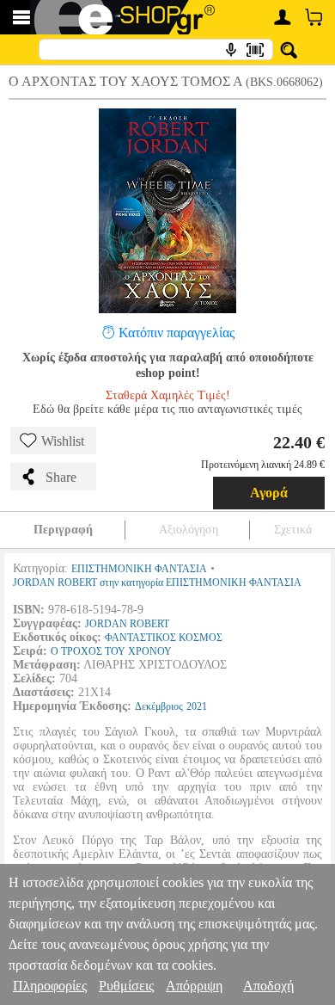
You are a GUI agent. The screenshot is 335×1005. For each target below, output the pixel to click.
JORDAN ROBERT (127, 624)
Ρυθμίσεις (126, 985)
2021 (196, 706)
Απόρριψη (194, 985)
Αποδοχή (268, 985)
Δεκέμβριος (159, 706)
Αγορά (269, 492)
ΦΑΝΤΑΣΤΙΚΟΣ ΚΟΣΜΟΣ (163, 638)
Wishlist (62, 441)
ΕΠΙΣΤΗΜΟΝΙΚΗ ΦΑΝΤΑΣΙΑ (139, 569)
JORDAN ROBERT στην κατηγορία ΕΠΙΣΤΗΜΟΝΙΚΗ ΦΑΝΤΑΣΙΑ (157, 582)
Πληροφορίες (50, 985)
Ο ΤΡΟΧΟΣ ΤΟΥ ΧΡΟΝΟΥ (111, 651)
